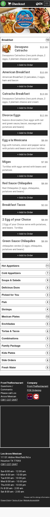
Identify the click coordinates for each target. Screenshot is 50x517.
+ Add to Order (25, 65)
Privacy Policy (6, 500)
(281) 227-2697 (9, 399)
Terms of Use (17, 500)
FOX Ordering (34, 390)
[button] (25, 40)
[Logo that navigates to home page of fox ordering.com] (36, 396)
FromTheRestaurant (37, 386)
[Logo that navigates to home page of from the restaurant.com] (30, 396)
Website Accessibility (31, 500)
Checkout (18, 4)
